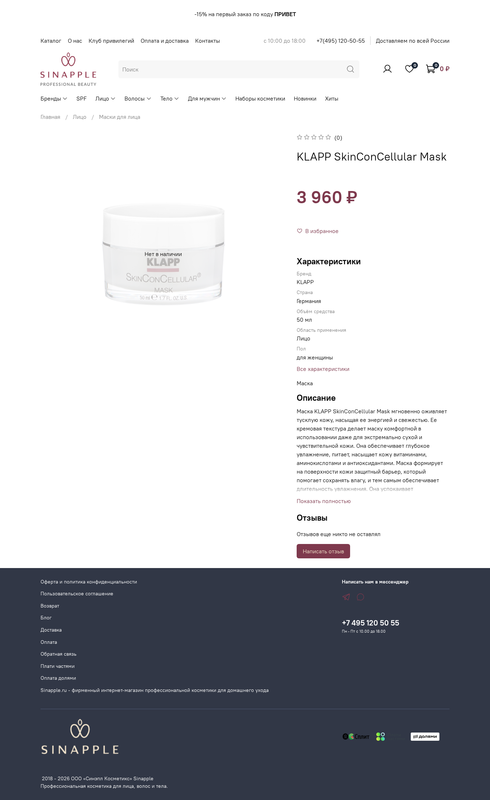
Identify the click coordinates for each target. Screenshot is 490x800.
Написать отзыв (323, 551)
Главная (50, 116)
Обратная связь (58, 654)
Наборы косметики (260, 98)
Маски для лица (119, 116)
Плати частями (58, 666)
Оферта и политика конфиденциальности (89, 581)
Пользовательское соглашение (77, 593)
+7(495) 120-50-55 (340, 40)
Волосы (134, 98)
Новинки (305, 98)
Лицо (102, 98)
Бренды (51, 98)
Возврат (50, 606)
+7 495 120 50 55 (370, 623)
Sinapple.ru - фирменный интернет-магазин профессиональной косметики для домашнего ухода (155, 690)
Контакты (207, 40)
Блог (46, 617)
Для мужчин (204, 98)
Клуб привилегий (111, 40)
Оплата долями (58, 678)
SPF (81, 98)
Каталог (51, 40)
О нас (75, 40)
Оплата (49, 642)
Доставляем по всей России (412, 40)
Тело (166, 98)
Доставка (51, 630)
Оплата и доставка (165, 40)
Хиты (331, 98)
